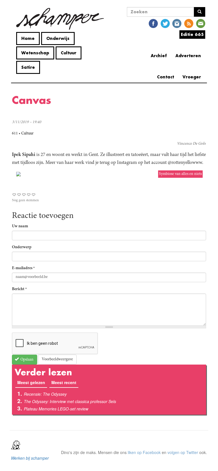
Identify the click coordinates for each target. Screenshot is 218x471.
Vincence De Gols (191, 144)
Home (28, 38)
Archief (159, 55)
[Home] (60, 19)
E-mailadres (23, 268)
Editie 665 (192, 34)
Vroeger (192, 77)
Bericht (19, 289)
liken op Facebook (144, 452)
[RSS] (188, 23)
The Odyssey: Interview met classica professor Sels (70, 401)
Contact (165, 77)
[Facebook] (153, 23)
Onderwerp (22, 247)
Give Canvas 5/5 (33, 194)
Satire (28, 67)
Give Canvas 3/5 (24, 194)
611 (15, 134)
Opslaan (26, 360)
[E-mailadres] (200, 23)
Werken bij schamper (30, 458)
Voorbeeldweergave (57, 359)
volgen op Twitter (182, 452)
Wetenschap (35, 52)
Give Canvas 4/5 (28, 194)
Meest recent (63, 382)
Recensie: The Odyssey (45, 394)
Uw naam (20, 226)
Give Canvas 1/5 (14, 194)
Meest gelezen (32, 382)
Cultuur (68, 52)
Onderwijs (58, 38)
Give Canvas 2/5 (19, 194)
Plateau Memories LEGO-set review (56, 409)
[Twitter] (165, 23)
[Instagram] (176, 23)
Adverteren (188, 55)
